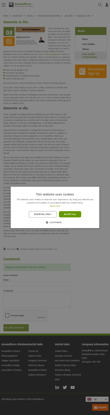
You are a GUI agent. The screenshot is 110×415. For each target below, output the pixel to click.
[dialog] (55, 207)
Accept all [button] (70, 214)
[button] (55, 222)
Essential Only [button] (43, 214)
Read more (55, 206)
